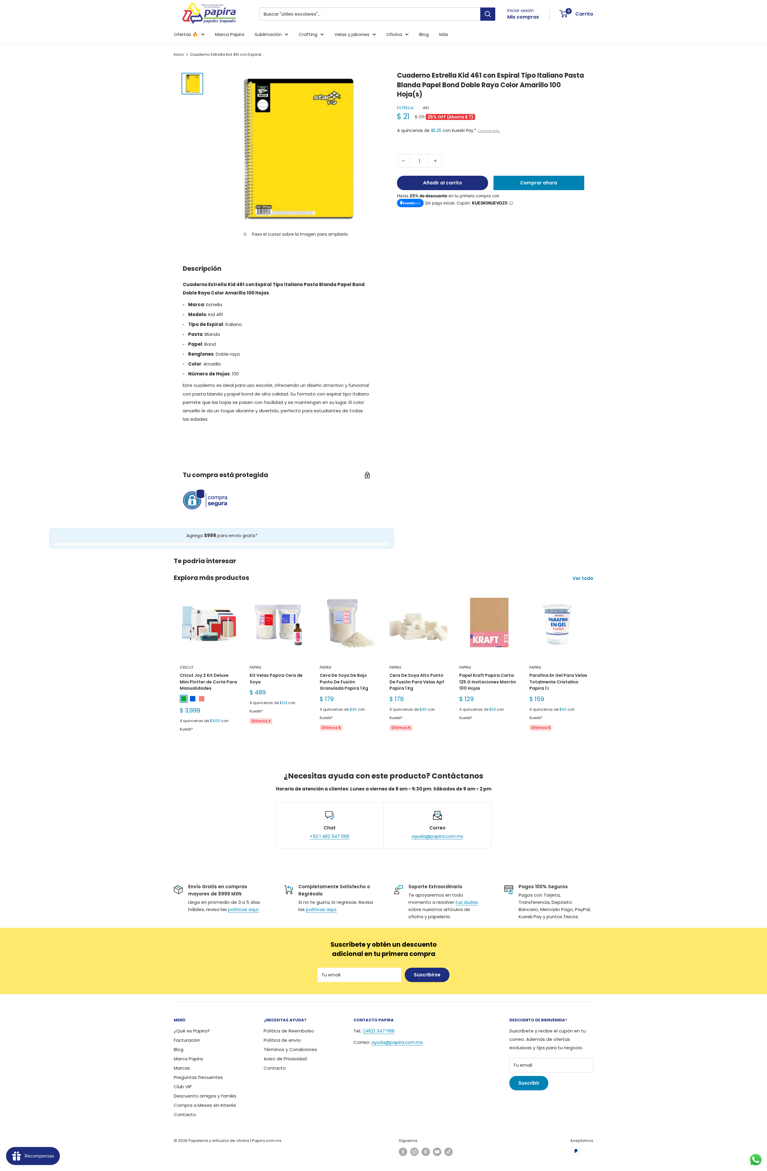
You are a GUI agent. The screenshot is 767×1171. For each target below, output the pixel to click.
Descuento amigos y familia (205, 1096)
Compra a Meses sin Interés (205, 1105)
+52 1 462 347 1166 (329, 836)
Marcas (182, 1068)
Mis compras (523, 16)
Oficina (394, 34)
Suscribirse (427, 975)
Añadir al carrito (442, 183)
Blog (424, 34)
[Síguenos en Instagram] (414, 1152)
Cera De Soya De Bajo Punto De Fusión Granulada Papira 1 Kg (344, 681)
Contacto (185, 1114)
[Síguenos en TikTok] (448, 1152)
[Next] (593, 669)
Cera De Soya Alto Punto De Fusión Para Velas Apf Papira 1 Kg (416, 681)
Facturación (187, 1040)
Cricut (187, 667)
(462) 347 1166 (379, 1031)
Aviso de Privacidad (285, 1059)
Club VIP (183, 1086)
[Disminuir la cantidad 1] (403, 160)
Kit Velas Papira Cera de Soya (276, 678)
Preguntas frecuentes (198, 1077)
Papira (255, 667)
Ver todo (583, 578)
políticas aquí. (243, 909)
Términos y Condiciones (290, 1049)
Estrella (405, 107)
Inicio (179, 54)
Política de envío (282, 1040)
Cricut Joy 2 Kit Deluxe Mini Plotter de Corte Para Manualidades (208, 681)
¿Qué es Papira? (192, 1031)
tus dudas (466, 902)
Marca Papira (229, 34)
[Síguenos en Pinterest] (426, 1152)
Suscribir (528, 1083)
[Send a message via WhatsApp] (756, 1160)
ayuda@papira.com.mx (437, 836)
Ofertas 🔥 (186, 34)
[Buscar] (487, 14)
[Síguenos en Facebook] (403, 1152)
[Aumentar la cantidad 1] (435, 160)
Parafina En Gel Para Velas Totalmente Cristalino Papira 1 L (558, 681)
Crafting (308, 34)
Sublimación (268, 34)
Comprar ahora (538, 183)
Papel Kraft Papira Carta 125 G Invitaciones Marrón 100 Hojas (487, 681)
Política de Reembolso (289, 1031)
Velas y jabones (351, 34)
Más (443, 34)
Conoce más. (489, 130)
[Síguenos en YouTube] (437, 1152)
